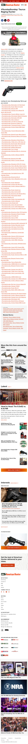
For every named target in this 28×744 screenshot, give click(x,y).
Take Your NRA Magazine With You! (11, 677)
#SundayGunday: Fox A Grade (10, 149)
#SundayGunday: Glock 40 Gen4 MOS (12, 205)
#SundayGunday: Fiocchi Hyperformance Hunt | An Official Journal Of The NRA (7, 376)
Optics (2, 605)
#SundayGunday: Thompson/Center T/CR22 (13, 125)
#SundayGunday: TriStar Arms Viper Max (13, 271)
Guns (2, 603)
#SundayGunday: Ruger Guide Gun (11, 190)
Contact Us (3, 581)
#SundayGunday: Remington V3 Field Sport (13, 105)
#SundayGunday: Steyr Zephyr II (10, 120)
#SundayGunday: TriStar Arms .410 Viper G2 (13, 142)
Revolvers (20, 310)
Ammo (2, 599)
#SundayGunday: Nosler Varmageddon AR (13, 199)
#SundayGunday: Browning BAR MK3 (12, 253)
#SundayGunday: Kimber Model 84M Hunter (13, 303)
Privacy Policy (3, 738)
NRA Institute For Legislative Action (8, 614)
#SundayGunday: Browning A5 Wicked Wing (14, 194)
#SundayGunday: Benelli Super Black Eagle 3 (14, 134)
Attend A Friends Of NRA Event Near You (12, 733)
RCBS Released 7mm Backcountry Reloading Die (8, 424)
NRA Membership (4, 621)
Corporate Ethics (18, 738)
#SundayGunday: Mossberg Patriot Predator (13, 214)
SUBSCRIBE (7, 565)
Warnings (2, 740)
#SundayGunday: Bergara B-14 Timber (12, 238)
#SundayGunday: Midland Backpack (11, 147)
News (5, 15)
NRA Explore (3, 616)
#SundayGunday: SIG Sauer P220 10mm (13, 227)
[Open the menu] (25, 4)
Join (10, 1)
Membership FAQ (4, 625)
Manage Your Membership (6, 626)
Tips (2, 607)
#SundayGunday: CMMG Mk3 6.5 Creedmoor (14, 264)
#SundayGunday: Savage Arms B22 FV (12, 269)
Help (2, 585)
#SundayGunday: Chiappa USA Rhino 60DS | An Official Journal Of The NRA (20, 362)
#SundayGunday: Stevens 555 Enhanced (13, 236)
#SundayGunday (10, 15)
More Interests (14, 483)
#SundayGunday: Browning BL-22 (11, 177)
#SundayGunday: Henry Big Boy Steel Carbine (14, 166)
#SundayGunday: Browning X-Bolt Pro (12, 123)
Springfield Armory (6, 508)
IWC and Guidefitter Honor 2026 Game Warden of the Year (9, 441)
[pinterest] (8, 19)
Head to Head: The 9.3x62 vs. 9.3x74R (13, 407)
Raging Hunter (20, 68)
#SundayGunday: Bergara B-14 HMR (11, 158)
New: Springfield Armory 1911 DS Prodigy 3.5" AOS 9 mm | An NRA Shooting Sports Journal (12, 505)
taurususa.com (8, 81)
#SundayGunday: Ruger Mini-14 (10, 288)
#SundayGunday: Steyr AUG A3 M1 (11, 192)
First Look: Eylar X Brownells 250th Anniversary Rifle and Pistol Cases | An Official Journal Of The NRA (13, 522)
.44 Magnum (5, 310)
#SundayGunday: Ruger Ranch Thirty (11, 145)
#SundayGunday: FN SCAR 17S (10, 216)
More (9, 386)
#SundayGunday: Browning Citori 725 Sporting (14, 212)
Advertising (3, 579)
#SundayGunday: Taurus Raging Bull (11, 262)
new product (17, 508)
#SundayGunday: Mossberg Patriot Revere (13, 140)
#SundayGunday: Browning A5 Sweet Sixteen (14, 293)
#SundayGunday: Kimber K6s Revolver (12, 184)
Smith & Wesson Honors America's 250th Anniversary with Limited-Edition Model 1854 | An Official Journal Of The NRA (14, 517)
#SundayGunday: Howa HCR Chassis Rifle (13, 247)
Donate (17, 1)
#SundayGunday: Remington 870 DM (12, 118)
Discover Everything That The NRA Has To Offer (12, 714)
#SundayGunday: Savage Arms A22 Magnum (14, 297)
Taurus (4, 308)
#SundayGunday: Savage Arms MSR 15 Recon (14, 279)
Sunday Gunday (19, 311)
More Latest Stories (17, 470)
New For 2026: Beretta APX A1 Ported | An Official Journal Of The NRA (7, 362)
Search (2, 587)
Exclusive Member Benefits (6, 623)
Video (4, 312)
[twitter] (5, 19)
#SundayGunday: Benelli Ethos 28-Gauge (13, 301)
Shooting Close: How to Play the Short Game (8, 458)
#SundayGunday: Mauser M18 (10, 108)
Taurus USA (4, 49)
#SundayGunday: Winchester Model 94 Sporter (14, 116)
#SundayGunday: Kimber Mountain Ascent (13, 225)
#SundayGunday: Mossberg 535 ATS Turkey (13, 164)
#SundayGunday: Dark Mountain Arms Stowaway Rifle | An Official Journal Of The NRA (21, 376)
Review (5, 420)
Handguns (3, 16)
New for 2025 (4, 527)
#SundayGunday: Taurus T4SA (10, 218)
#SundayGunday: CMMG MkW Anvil (11, 277)
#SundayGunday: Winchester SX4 (11, 299)
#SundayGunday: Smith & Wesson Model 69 (13, 295)
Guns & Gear (20, 15)
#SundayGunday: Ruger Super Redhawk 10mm (14, 168)
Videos (2, 15)
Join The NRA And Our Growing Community (13, 695)
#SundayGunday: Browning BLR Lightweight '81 (14, 223)
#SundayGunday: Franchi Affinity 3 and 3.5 (13, 114)
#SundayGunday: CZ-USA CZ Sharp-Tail (12, 121)
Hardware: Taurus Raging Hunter (11, 317)
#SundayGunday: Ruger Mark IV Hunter (12, 107)
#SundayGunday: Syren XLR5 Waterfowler (13, 206)
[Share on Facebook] (2, 19)
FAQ (2, 583)
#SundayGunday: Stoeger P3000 (11, 286)
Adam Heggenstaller (13, 312)
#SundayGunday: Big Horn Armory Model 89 (14, 284)
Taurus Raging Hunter (19, 308)
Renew (13, 1)
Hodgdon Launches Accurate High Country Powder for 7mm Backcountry (9, 433)
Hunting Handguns (13, 310)
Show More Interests (17, 547)
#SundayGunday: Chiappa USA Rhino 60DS (9, 450)
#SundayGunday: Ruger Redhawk (11, 182)
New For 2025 (5, 486)
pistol (12, 508)
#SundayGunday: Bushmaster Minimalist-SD (13, 144)
